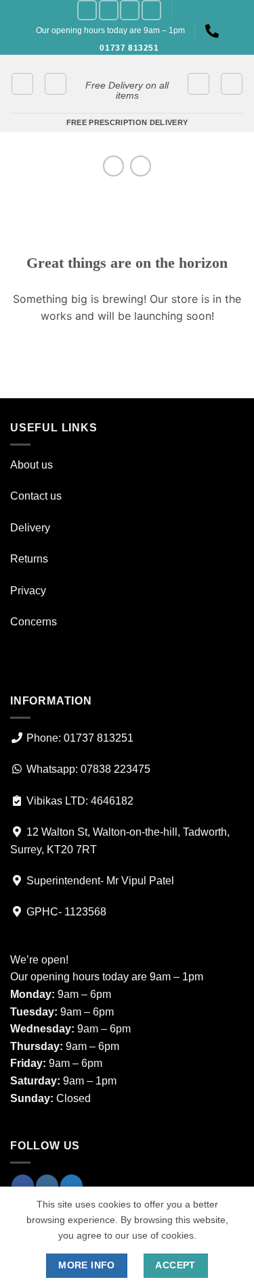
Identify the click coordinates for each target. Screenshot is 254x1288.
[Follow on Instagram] (109, 10)
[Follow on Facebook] (87, 10)
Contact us (36, 496)
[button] (22, 84)
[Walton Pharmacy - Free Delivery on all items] (127, 65)
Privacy (28, 590)
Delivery (30, 527)
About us (31, 465)
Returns (29, 559)
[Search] (231, 84)
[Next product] (113, 166)
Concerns (33, 621)
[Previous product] (140, 166)
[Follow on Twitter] (130, 10)
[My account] (198, 84)
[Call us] (151, 10)
